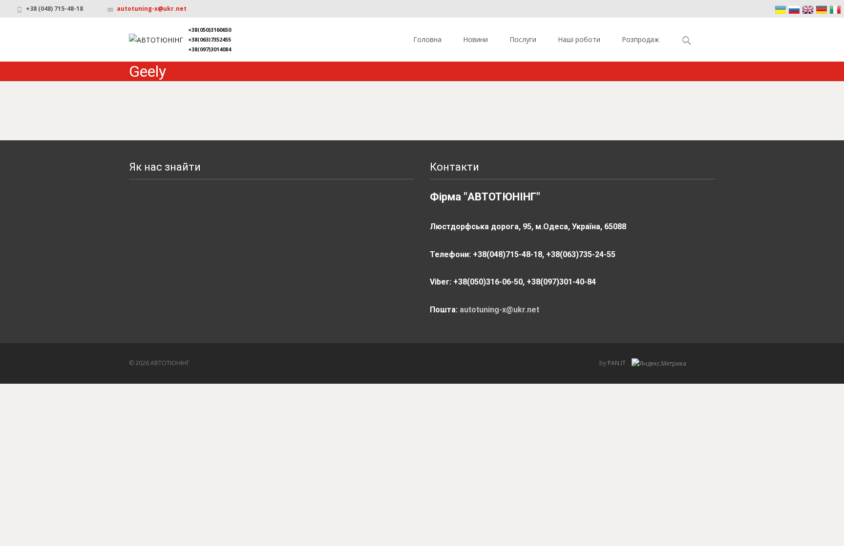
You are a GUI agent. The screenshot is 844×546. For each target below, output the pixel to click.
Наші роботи (579, 39)
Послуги (522, 39)
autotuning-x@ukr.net (152, 8)
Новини (475, 39)
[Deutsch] (821, 10)
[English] (807, 10)
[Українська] (780, 10)
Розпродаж (640, 39)
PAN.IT (617, 363)
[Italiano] (835, 10)
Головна (427, 39)
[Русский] (794, 10)
